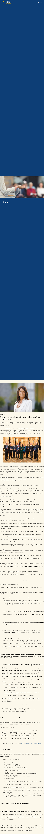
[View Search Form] (38, 2)
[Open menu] (41, 2)
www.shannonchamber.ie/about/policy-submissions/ (31, 743)
